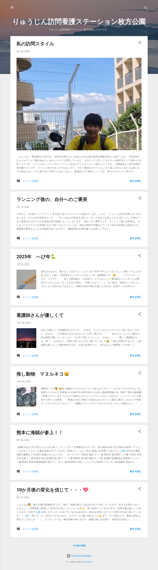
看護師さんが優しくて (40, 315)
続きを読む (135, 181)
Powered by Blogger (80, 555)
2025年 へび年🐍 (36, 256)
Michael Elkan (87, 562)
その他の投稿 (79, 545)
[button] (139, 43)
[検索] (146, 8)
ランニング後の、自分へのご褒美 (52, 199)
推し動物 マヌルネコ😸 (43, 374)
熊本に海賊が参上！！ (40, 432)
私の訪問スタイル (35, 43)
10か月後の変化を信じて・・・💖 (52, 489)
